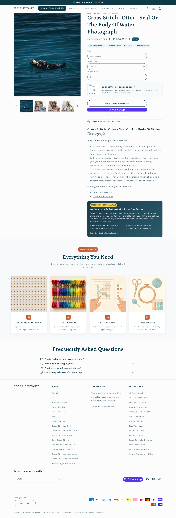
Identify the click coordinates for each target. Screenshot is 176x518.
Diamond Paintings (103, 196)
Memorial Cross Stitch (62, 449)
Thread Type (92, 61)
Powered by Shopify (39, 512)
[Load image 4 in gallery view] (67, 106)
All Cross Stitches (137, 393)
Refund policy (54, 512)
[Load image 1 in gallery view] (26, 106)
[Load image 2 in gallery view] (40, 106)
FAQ (54, 417)
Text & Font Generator (139, 407)
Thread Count (93, 72)
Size (89, 51)
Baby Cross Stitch (60, 440)
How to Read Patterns (139, 449)
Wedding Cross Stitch (62, 435)
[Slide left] (16, 106)
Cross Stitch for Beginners (141, 440)
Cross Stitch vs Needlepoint (65, 454)
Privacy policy (67, 512)
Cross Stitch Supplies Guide (65, 431)
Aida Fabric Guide (137, 445)
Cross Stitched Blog (61, 426)
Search (55, 393)
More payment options (117, 115)
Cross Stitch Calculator (140, 412)
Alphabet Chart (136, 435)
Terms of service (80, 512)
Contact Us (57, 398)
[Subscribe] (59, 479)
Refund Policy (58, 407)
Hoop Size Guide (136, 431)
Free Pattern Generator (139, 402)
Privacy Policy (58, 412)
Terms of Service (59, 402)
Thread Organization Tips (63, 463)
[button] (107, 8)
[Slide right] (78, 106)
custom (94, 180)
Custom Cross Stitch (139, 398)
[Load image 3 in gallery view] (54, 106)
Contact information (96, 512)
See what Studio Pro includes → (104, 233)
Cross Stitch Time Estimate (65, 459)
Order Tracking (58, 421)
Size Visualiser (136, 426)
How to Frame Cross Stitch (141, 454)
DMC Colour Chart (137, 417)
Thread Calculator (137, 421)
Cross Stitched (25, 512)
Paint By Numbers (102, 192)
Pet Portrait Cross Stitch (63, 445)
